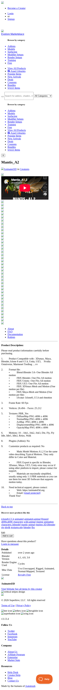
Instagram (12, 636)
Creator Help (14, 675)
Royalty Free (24, 574)
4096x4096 (7, 521)
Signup (11, 19)
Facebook (12, 633)
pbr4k (7, 527)
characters (18, 521)
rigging (39, 521)
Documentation (15, 334)
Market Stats (14, 660)
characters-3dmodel (11, 524)
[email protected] (32, 493)
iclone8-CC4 (7, 519)
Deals (10, 79)
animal (31, 524)
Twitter (11, 631)
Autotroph (30, 686)
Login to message (10, 544)
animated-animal (32, 519)
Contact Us (13, 680)
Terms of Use (8, 605)
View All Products (17, 68)
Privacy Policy (23, 605)
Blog (10, 678)
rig (2, 527)
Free (10, 63)
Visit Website (8, 589)
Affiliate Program (16, 654)
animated (19, 519)
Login (11, 13)
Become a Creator (16, 8)
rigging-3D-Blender (45, 524)
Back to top (7, 506)
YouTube (12, 639)
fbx (33, 527)
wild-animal (30, 521)
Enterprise (13, 657)
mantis (24, 524)
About (11, 328)
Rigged (44, 519)
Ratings (11, 337)
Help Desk (13, 672)
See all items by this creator (28, 589)
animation (49, 521)
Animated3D (10, 169)
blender (27, 527)
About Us (12, 651)
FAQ (10, 331)
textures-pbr (17, 527)
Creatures (24, 169)
